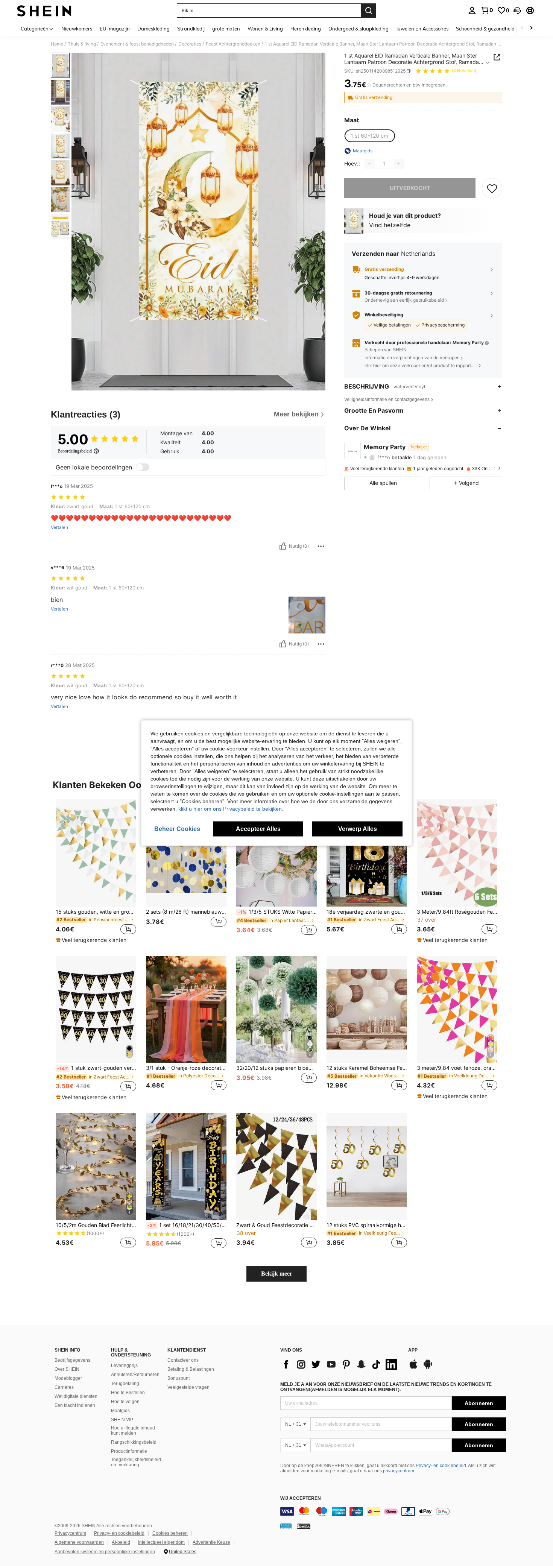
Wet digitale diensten (76, 1396)
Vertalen (59, 527)
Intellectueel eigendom (161, 1542)
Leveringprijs (124, 1365)
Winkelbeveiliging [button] (384, 314)
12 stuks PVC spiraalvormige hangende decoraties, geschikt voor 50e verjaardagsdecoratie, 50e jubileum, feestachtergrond (367, 1225)
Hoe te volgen (125, 1401)
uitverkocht (410, 187)
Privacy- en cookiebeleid (441, 1465)
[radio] (369, 135)
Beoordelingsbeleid (75, 451)
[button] (517, 10)
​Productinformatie (129, 1451)
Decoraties (189, 44)
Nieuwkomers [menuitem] (76, 29)
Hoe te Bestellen (128, 1392)
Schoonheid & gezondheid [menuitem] (485, 29)
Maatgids (120, 1410)
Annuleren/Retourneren (135, 1374)
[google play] (427, 1367)
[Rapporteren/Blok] (320, 546)
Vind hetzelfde (389, 225)
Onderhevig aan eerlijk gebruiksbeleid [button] (404, 300)
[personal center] (472, 10)
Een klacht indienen (75, 1405)
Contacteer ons (183, 1360)
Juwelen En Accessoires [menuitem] (422, 29)
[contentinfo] (393, 1511)
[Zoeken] (368, 10)
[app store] (413, 1367)
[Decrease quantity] (370, 163)
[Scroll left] (522, 28)
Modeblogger (68, 1378)
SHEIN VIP (122, 1419)
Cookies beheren (170, 1533)
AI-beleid (121, 1542)
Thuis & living (82, 44)
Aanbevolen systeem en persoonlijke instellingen (105, 1551)
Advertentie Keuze (211, 1542)
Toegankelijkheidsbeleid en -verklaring (136, 1462)
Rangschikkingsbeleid (133, 1442)
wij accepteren (300, 1498)
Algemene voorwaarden (79, 1542)
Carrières (64, 1387)
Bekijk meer (276, 1273)
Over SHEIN (67, 1369)
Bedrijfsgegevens (72, 1360)
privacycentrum (398, 1470)
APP (413, 1350)
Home (57, 44)
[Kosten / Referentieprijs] (369, 85)
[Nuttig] (282, 546)
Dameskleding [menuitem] (153, 29)
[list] (340, 1364)
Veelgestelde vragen (188, 1387)
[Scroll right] (531, 28)
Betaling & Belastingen (190, 1369)
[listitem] (96, 871)
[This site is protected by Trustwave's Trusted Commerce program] (286, 1526)
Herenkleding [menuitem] (305, 29)
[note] (92, 940)
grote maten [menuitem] (226, 29)
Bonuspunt (178, 1378)
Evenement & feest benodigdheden (137, 44)
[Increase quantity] (398, 163)
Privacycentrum (70, 1533)
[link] (486, 10)
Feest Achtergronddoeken (233, 44)
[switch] (142, 467)
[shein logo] (44, 10)
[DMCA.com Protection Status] (303, 1526)
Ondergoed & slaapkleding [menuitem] (358, 29)
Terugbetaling (125, 1383)
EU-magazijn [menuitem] (115, 29)
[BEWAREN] (492, 188)
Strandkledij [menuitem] (191, 29)
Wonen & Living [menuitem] (265, 29)
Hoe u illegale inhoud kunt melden (133, 1430)
